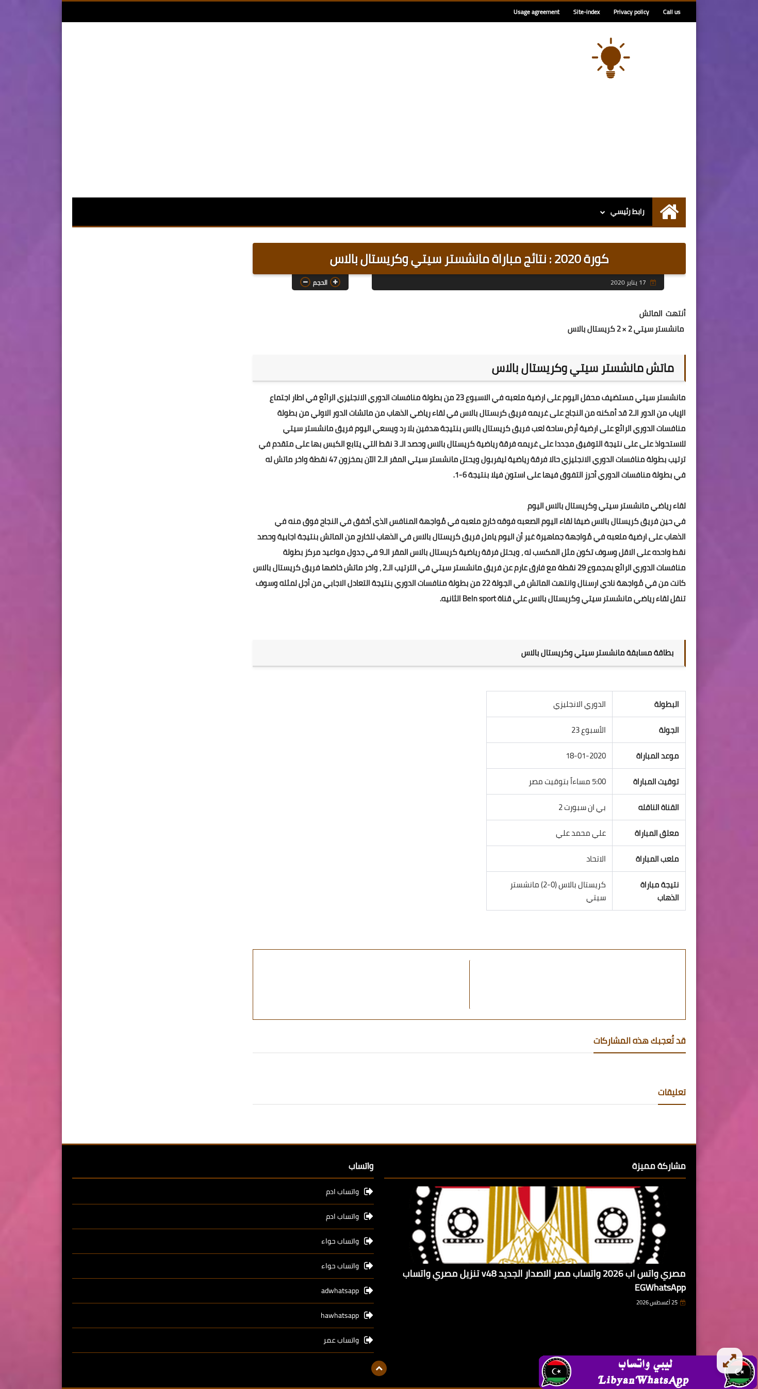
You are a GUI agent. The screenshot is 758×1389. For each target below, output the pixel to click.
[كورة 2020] (611, 58)
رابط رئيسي (628, 211)
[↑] (379, 1368)
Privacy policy (631, 12)
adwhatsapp (340, 1290)
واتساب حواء (340, 1241)
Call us (672, 12)
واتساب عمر (341, 1340)
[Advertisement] (260, 110)
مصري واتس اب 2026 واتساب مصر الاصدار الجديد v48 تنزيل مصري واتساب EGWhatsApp (544, 1280)
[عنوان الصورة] (648, 1371)
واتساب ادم (342, 1192)
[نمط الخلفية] (730, 1361)
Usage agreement (536, 12)
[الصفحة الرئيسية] (669, 211)
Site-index (586, 12)
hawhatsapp (340, 1315)
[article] (366, 984)
